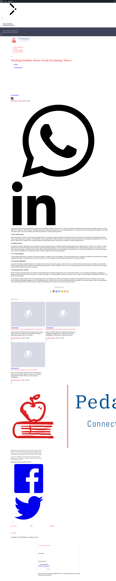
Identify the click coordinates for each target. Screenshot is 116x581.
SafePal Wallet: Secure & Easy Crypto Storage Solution (60, 329)
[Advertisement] (58, 82)
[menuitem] (1, 1)
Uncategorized (15, 95)
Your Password (42, 561)
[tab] (39, 544)
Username (41, 553)
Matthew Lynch (17, 101)
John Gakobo (16, 338)
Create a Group (18, 51)
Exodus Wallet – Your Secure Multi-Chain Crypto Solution (26, 329)
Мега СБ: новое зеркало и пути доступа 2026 (24, 369)
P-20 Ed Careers (18, 50)
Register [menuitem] (10, 1)
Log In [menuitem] (5, 1)
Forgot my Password (43, 566)
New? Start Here (18, 47)
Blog (15, 48)
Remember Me (44, 564)
